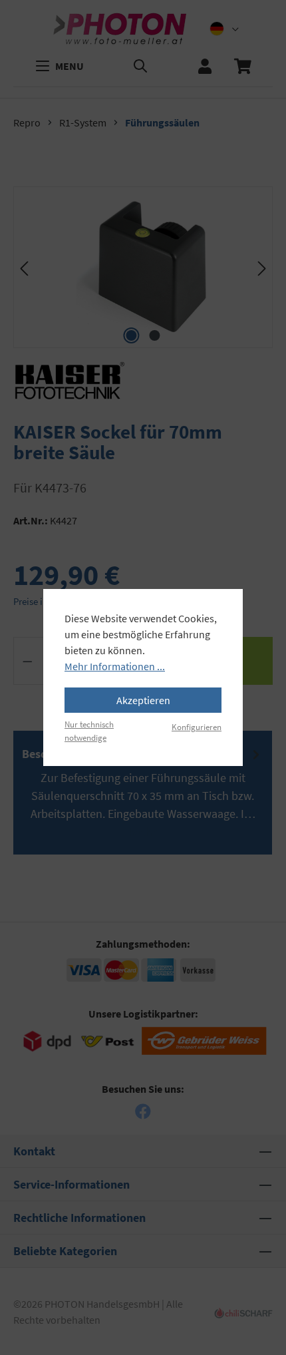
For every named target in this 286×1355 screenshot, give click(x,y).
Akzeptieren (143, 700)
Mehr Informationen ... (115, 666)
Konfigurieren (196, 726)
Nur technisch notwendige (89, 730)
